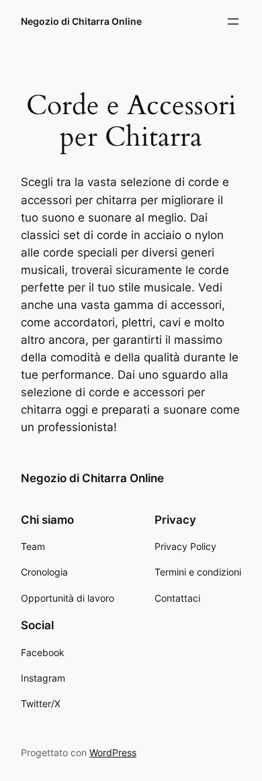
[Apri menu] (233, 21)
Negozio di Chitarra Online (81, 21)
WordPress (112, 752)
